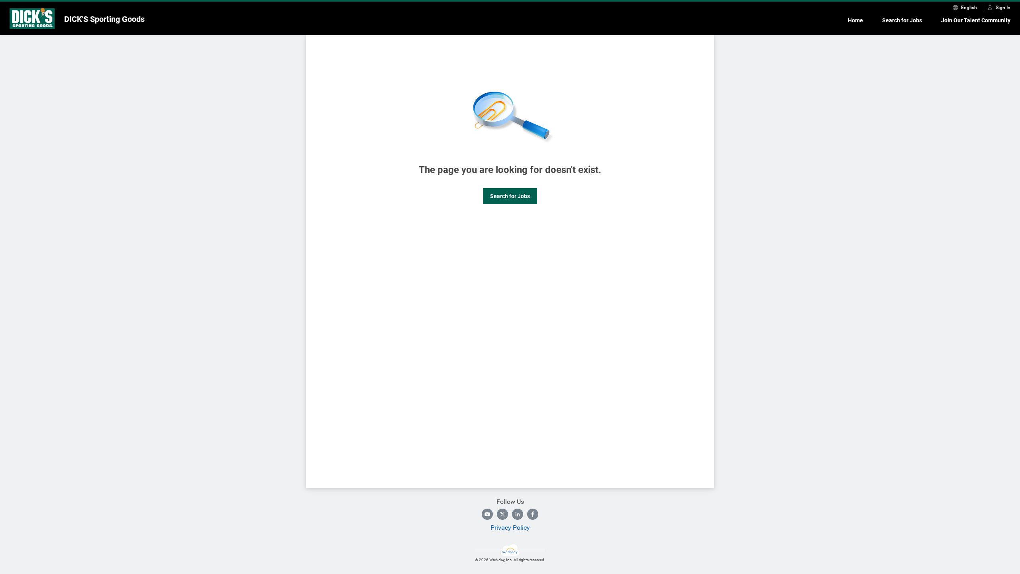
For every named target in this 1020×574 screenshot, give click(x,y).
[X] (502, 514)
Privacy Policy (510, 527)
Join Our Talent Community (975, 20)
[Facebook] (532, 514)
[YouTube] (487, 514)
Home (855, 20)
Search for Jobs (902, 20)
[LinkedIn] (517, 514)
